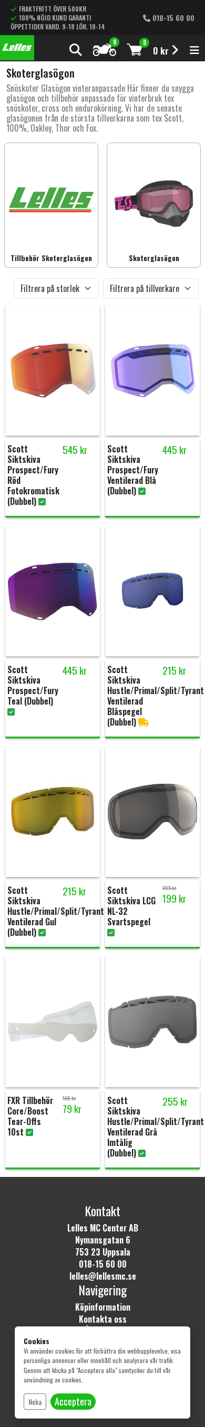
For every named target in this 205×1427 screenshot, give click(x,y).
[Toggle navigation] (194, 50)
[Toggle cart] (134, 49)
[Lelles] (17, 47)
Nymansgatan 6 (102, 1240)
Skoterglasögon (154, 257)
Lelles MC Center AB (102, 1227)
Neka (35, 1401)
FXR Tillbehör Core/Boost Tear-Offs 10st (30, 1116)
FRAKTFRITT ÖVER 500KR (52, 8)
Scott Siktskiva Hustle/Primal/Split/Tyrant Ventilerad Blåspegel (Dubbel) (155, 695)
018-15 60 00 (172, 17)
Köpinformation (102, 1307)
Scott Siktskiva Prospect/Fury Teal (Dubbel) (32, 685)
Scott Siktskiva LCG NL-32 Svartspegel (131, 906)
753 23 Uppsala (102, 1252)
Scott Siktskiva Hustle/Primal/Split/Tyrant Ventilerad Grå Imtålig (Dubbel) (155, 1126)
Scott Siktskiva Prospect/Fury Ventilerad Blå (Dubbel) (132, 469)
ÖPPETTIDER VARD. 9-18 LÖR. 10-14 (58, 26)
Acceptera (73, 1401)
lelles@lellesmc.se (102, 1276)
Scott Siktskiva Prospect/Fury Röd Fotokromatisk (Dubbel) (33, 474)
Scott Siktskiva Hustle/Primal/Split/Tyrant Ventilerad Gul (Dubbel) (55, 911)
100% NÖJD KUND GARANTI (55, 17)
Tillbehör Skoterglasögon (51, 257)
